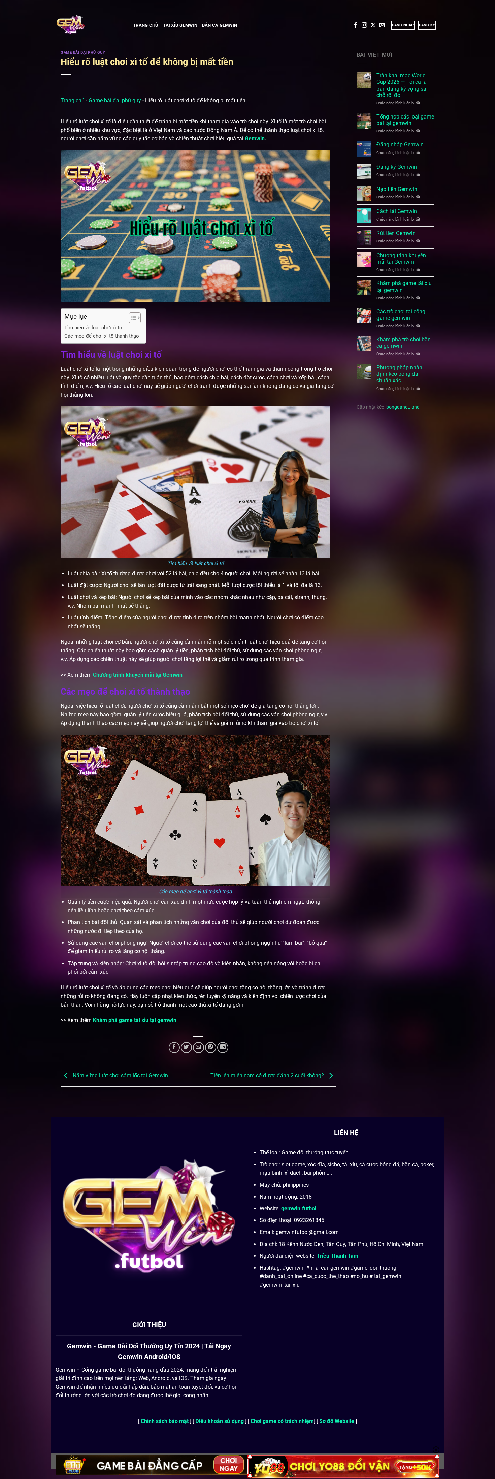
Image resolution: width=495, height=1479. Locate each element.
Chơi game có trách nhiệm (282, 1421)
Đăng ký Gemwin (396, 167)
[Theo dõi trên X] (373, 25)
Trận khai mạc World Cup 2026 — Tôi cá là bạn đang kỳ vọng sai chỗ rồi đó (402, 85)
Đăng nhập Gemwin (400, 144)
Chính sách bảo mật (165, 1421)
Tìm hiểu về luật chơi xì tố (93, 328)
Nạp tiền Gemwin (396, 189)
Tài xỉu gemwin (180, 25)
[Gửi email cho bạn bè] (198, 1047)
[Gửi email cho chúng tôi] (382, 25)
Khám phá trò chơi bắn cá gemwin (403, 342)
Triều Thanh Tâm (337, 1256)
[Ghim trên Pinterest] (210, 1047)
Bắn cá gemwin (219, 25)
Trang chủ (145, 25)
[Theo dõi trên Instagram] (364, 25)
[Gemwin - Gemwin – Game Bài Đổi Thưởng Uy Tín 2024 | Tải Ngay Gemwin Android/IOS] (89, 25)
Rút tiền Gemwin (396, 233)
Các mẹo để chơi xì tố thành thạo (101, 336)
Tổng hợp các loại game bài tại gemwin (405, 119)
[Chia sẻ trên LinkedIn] (222, 1047)
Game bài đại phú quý (83, 52)
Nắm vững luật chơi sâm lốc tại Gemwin (119, 1075)
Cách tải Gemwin (396, 211)
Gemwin (255, 138)
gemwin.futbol (298, 1208)
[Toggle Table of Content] (131, 318)
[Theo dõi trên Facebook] (355, 25)
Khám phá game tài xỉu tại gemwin (134, 1020)
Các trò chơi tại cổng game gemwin (400, 314)
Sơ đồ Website (336, 1421)
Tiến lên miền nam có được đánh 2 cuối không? (267, 1075)
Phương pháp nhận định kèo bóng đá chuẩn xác (399, 373)
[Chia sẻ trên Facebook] (174, 1047)
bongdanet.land (403, 407)
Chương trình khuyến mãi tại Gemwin (138, 675)
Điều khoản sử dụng (220, 1421)
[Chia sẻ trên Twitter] (186, 1047)
